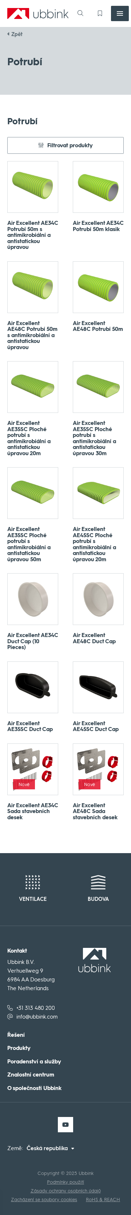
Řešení (16, 1035)
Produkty (19, 1048)
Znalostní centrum (30, 1075)
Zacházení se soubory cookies (44, 1199)
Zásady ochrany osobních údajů (66, 1190)
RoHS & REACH (103, 1199)
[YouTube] (65, 1124)
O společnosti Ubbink (34, 1088)
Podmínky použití (65, 1182)
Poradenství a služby (34, 1062)
